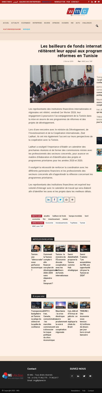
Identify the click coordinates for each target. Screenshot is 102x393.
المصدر (15, 2)
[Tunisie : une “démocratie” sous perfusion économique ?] (36, 248)
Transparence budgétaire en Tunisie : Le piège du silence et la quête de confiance (37, 319)
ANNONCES (46, 2)
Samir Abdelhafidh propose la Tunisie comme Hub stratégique (73, 262)
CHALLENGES (87, 23)
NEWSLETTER (59, 2)
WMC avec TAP (87, 61)
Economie (49, 223)
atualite (47, 216)
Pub (83, 391)
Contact (91, 391)
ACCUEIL (6, 23)
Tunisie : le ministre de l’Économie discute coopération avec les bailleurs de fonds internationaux (62, 265)
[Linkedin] (92, 2)
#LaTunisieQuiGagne (12, 29)
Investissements (62, 223)
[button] (97, 26)
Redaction (47, 307)
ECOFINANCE (25, 23)
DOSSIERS (65, 23)
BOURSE (47, 23)
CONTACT (75, 2)
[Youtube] (98, 2)
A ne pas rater (39, 296)
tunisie (65, 219)
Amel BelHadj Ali (35, 306)
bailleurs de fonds (59, 216)
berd (86, 216)
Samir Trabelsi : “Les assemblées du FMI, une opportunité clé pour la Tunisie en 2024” (85, 265)
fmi (44, 219)
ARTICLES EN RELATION (43, 239)
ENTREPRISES (37, 23)
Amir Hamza (71, 306)
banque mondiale (75, 216)
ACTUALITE (15, 23)
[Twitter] (95, 2)
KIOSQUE (26, 29)
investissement (54, 219)
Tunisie (82, 223)
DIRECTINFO (7, 2)
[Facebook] (88, 2)
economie (36, 219)
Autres (34, 251)
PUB (68, 2)
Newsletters (75, 391)
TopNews (73, 223)
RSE (72, 23)
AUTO (78, 23)
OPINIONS (55, 23)
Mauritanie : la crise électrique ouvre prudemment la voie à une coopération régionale (61, 321)
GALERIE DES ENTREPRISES (30, 2)
